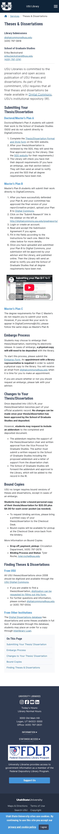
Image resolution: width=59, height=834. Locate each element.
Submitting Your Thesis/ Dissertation (26, 644)
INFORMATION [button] (28, 732)
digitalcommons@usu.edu (18, 37)
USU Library (32, 6)
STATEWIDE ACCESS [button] (28, 739)
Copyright (35, 810)
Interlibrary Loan (22, 630)
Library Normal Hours (29, 711)
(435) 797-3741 (12, 59)
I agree (44, 827)
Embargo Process (16, 650)
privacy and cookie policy (22, 827)
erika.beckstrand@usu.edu (18, 56)
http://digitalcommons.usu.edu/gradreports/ (34, 221)
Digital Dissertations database (25, 617)
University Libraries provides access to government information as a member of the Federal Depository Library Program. (29, 768)
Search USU (20, 810)
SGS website (21, 155)
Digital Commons (40, 94)
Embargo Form (12, 359)
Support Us (29, 780)
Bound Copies (14, 661)
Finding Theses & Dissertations (23, 667)
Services (14, 16)
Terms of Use (37, 805)
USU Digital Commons (16, 582)
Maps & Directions (17, 805)
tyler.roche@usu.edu (29, 556)
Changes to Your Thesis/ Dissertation (27, 655)
